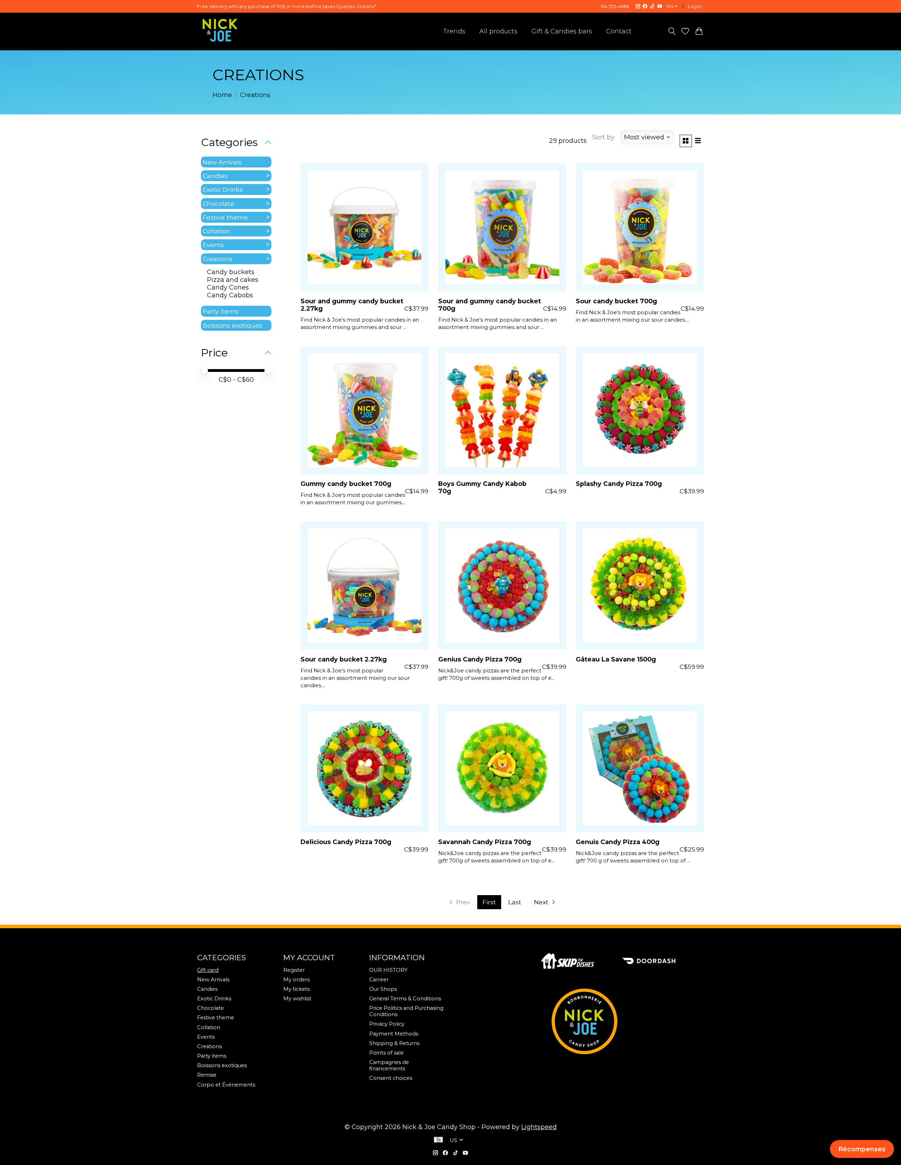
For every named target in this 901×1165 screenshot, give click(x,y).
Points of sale (386, 1053)
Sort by (603, 137)
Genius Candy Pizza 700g (480, 659)
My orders (296, 979)
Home (222, 95)
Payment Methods (393, 1034)
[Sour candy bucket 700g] (640, 227)
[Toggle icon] (672, 31)
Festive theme (225, 217)
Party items (220, 311)
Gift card (208, 970)
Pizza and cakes (232, 280)
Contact (618, 31)
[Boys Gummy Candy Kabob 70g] (502, 410)
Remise (206, 1075)
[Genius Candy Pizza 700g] (502, 585)
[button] (862, 1149)
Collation (216, 231)
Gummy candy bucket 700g (346, 483)
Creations (217, 258)
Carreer (379, 979)
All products (498, 31)
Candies (215, 175)
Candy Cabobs (230, 295)
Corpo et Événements (226, 1085)
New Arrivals (222, 162)
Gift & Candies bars (561, 31)
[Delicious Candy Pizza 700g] (365, 768)
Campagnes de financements (389, 1065)
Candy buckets (230, 272)
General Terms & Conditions (405, 998)
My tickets (296, 989)
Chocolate (218, 203)
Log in (695, 6)
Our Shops (383, 989)
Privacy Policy (386, 1024)
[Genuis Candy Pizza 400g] (640, 768)
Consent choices (390, 1078)
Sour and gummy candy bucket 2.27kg (352, 304)
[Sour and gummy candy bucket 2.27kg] (365, 227)
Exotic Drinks (223, 189)
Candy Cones (228, 287)
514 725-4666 (615, 6)
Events (213, 244)
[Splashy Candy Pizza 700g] (640, 410)
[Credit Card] (438, 1140)
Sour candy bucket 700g (616, 301)
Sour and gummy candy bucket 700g (489, 304)
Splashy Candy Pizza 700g (619, 483)
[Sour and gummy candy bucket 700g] (502, 227)
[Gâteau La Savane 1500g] (640, 585)
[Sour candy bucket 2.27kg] (365, 585)
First (489, 902)
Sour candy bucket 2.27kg (344, 659)
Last (514, 902)
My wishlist (297, 998)
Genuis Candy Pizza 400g (618, 842)
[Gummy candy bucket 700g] (365, 410)
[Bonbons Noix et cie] (622, 1021)
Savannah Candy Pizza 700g (484, 842)
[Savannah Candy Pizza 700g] (502, 768)
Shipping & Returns (394, 1043)
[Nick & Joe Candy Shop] (220, 30)
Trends (454, 31)
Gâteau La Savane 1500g (616, 659)
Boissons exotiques (232, 325)
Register (294, 970)
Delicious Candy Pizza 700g (346, 842)
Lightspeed (539, 1127)
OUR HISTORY (388, 970)
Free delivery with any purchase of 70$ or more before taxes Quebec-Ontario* (287, 6)
